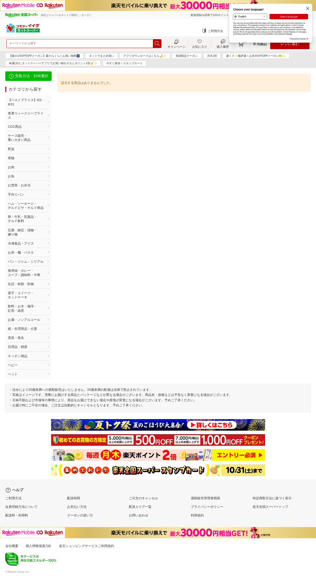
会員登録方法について (21, 507)
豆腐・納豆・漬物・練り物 (22, 232)
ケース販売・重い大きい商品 (19, 138)
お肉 (11, 167)
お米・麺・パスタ (21, 252)
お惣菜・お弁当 (19, 185)
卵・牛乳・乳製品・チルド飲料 (22, 219)
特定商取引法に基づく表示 (272, 498)
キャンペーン (176, 46)
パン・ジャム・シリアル (25, 261)
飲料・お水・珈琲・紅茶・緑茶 (22, 308)
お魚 (11, 176)
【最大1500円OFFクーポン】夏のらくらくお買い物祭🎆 (44, 55)
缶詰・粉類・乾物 (21, 284)
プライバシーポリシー (207, 507)
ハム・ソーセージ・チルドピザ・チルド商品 (25, 206)
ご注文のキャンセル (143, 498)
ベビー (13, 365)
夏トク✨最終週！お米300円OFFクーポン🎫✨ (256, 55)
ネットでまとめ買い (101, 55)
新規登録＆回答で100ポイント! (210, 15)
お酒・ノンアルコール (24, 319)
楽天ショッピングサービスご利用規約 (86, 546)
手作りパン (16, 194)
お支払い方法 (77, 507)
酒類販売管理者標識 (205, 498)
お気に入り (199, 46)
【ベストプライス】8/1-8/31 (25, 102)
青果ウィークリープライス (25, 115)
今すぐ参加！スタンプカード (124, 63)
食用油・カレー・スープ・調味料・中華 (24, 273)
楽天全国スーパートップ (270, 507)
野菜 (11, 149)
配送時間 (73, 498)
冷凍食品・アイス (21, 243)
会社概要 (11, 546)
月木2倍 (212, 55)
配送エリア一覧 (140, 507)
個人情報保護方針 (39, 546)
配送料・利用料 (16, 515)
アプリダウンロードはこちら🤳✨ (144, 55)
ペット (13, 374)
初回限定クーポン (187, 55)
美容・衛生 (16, 338)
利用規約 (197, 515)
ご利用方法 (215, 30)
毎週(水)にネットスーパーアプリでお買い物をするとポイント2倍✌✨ (53, 63)
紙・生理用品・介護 (22, 329)
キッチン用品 (17, 356)
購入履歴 (223, 46)
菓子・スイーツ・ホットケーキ (21, 295)
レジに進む (290, 44)
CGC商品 (15, 126)
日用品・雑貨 (17, 347)
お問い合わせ (138, 515)
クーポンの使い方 (80, 515)
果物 (11, 158)
